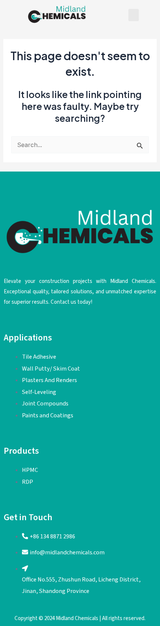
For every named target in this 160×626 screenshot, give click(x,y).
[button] (133, 15)
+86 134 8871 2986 (52, 536)
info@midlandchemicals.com (67, 552)
